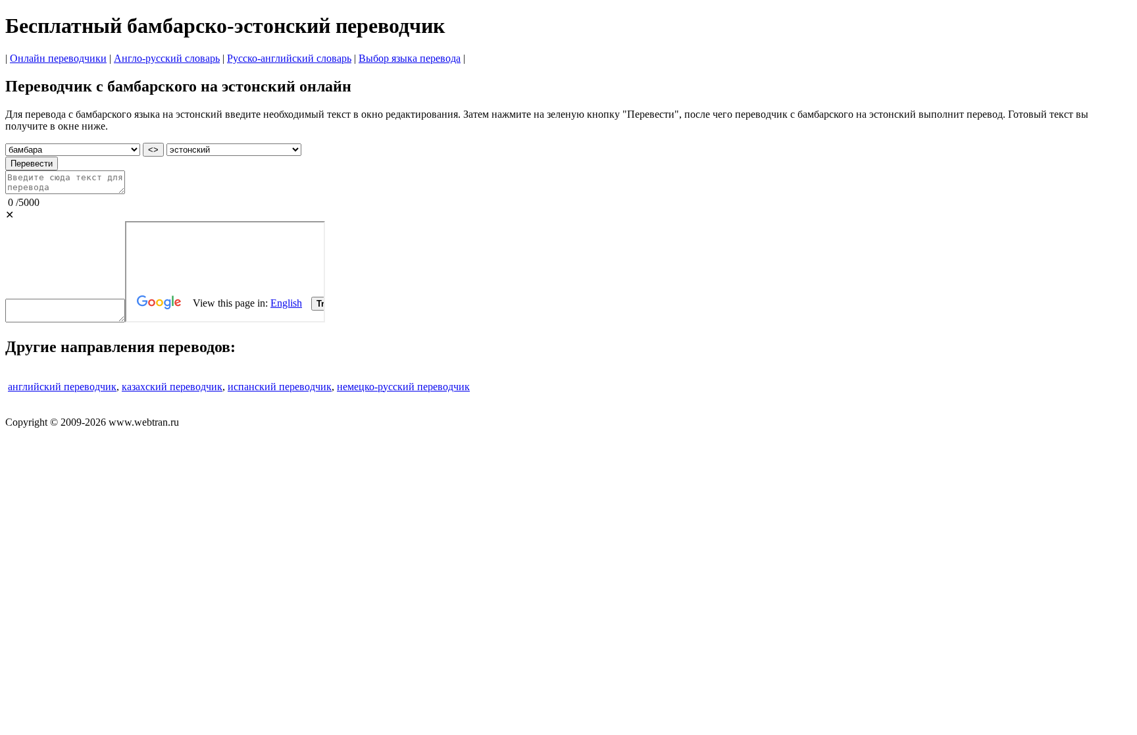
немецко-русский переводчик (403, 386)
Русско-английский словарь (289, 58)
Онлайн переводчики (58, 58)
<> (153, 150)
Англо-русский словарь (167, 58)
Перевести (32, 163)
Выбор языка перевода (410, 58)
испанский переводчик (280, 386)
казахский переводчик (172, 386)
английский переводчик (62, 386)
